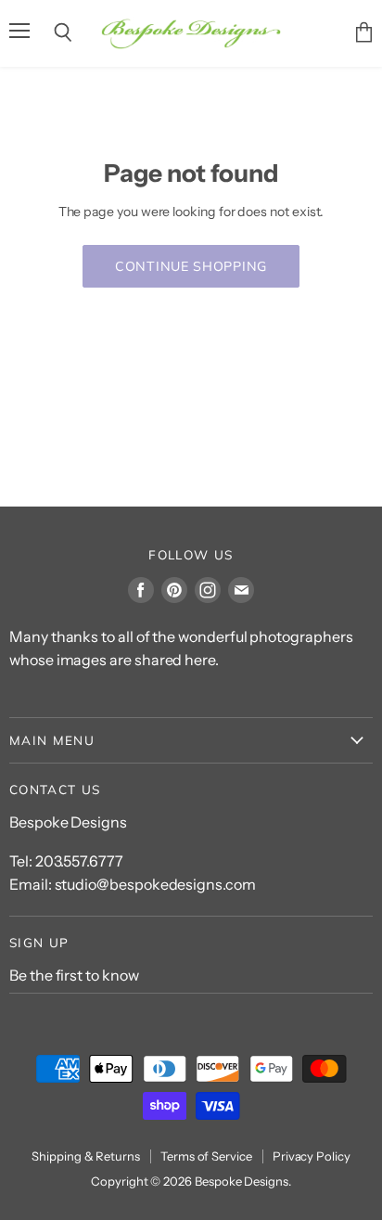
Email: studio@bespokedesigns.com (132, 884)
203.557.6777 (79, 861)
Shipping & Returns (86, 1156)
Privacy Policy (311, 1156)
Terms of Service (206, 1156)
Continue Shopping (191, 266)
